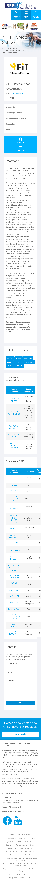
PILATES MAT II (14, 596)
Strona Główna (10, 48)
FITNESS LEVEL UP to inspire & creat (13, 568)
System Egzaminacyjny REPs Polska (20, 855)
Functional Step (13, 609)
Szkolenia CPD (12, 124)
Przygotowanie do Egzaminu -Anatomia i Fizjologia (20, 874)
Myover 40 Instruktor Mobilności (14, 445)
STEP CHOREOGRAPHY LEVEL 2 (14, 617)
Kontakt (9, 130)
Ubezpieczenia (29, 851)
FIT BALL (14, 479)
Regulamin (9, 845)
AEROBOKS (14, 508)
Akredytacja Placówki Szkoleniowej (20, 848)
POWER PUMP (14, 529)
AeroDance (14, 602)
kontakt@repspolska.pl (16, 811)
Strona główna (11, 838)
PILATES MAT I (14, 590)
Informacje (10, 107)
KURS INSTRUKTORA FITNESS (14, 399)
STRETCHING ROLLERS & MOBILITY (14, 498)
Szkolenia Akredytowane (16, 118)
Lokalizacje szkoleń (14, 113)
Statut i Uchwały (29, 842)
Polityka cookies (21, 845)
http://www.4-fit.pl (19, 93)
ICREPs (4, 753)
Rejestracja (20, 734)
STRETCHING (14, 543)
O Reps (32, 845)
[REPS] (20, 5)
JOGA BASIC (13, 491)
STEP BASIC (14, 485)
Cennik (32, 838)
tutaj (22, 781)
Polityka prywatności (16, 878)
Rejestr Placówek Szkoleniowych (13, 50)
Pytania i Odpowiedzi (13, 842)
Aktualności (23, 838)
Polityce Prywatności (21, 786)
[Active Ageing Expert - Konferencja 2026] (20, 26)
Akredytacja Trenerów (14, 851)
